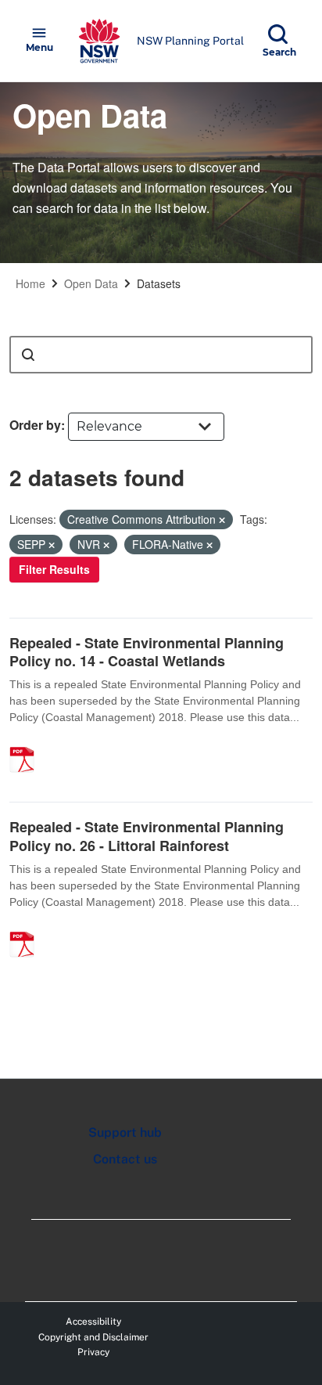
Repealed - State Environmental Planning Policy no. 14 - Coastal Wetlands (146, 652)
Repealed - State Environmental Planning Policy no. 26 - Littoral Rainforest (146, 836)
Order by (35, 425)
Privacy (93, 1352)
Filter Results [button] (54, 569)
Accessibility (93, 1321)
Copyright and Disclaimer (93, 1337)
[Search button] (28, 354)
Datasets (159, 283)
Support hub (125, 1132)
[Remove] (222, 520)
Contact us (125, 1159)
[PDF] (27, 743)
